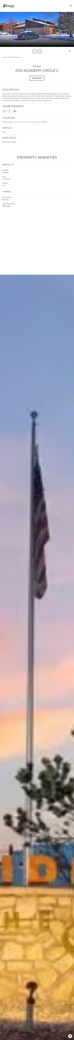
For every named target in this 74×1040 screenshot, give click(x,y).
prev (34, 51)
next (39, 51)
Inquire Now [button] (37, 78)
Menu (70, 6)
